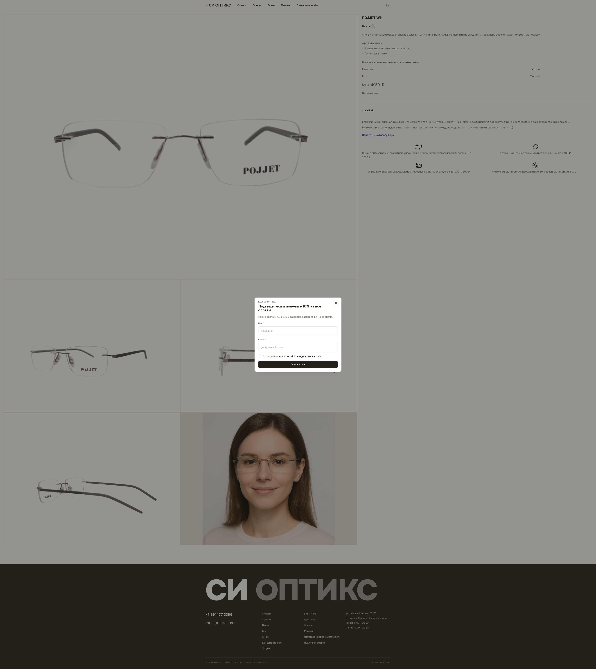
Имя (260, 323)
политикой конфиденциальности (300, 356)
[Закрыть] (336, 303)
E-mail (261, 339)
